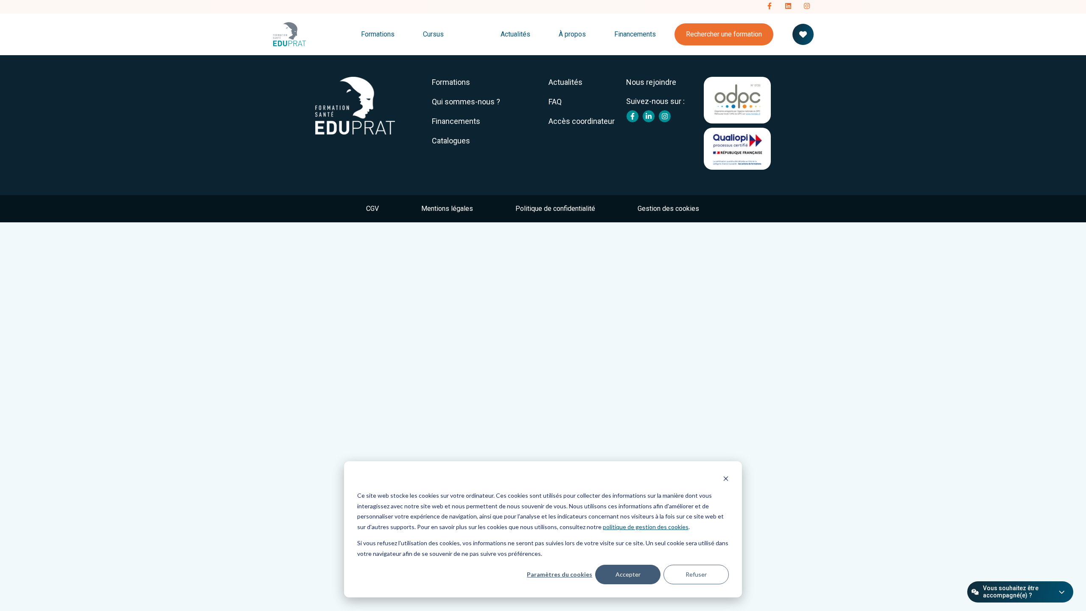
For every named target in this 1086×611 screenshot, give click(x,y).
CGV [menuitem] (372, 209)
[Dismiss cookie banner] (726, 479)
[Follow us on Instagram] (807, 7)
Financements (635, 34)
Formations (378, 34)
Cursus (433, 34)
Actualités (515, 34)
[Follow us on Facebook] (769, 7)
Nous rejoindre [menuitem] (651, 82)
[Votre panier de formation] (803, 34)
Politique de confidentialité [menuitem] (555, 209)
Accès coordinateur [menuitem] (582, 121)
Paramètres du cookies (559, 574)
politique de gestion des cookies (646, 526)
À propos (572, 34)
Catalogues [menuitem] (451, 140)
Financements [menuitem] (456, 121)
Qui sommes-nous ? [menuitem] (466, 101)
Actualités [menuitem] (565, 82)
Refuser (696, 574)
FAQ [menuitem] (555, 101)
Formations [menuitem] (451, 82)
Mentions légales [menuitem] (447, 209)
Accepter (628, 574)
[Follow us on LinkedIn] (788, 7)
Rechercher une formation (724, 34)
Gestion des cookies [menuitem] (668, 209)
